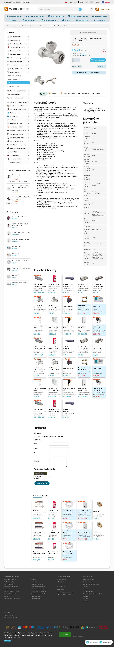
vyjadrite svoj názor (10, 615)
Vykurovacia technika (13, 16)
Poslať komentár (42, 483)
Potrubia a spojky (28, 20)
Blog (81, 2)
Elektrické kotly (9, 581)
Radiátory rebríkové (37, 584)
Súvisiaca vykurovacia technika (34, 16)
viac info (16, 637)
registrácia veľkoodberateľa (66, 592)
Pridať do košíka (99, 60)
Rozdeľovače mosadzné (38, 589)
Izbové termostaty (10, 589)
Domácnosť (86, 589)
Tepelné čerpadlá (36, 596)
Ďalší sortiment (88, 576)
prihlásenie (60, 589)
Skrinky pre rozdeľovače (38, 591)
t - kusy (94, 128)
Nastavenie (8, 640)
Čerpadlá (66, 20)
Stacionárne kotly (9, 584)
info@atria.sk (105, 642)
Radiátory (12, 20)
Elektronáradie (87, 581)
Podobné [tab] (53, 93)
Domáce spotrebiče (89, 591)
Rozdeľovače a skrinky (48, 20)
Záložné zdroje (99, 20)
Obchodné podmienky (64, 576)
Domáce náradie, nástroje (91, 584)
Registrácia (61, 586)
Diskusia (97, 93)
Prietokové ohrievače (11, 586)
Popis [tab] (45, 93)
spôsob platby (61, 579)
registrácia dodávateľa (64, 594)
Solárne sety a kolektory (12, 598)
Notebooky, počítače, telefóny (92, 593)
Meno (35, 443)
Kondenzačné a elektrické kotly (78, 16)
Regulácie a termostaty (99, 16)
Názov (36, 453)
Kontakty (73, 2)
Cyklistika (86, 598)
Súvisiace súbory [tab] (68, 93)
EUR (97, 2)
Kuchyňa (85, 596)
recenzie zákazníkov (10, 617)
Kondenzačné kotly (10, 579)
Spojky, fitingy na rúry (11, 593)
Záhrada (85, 586)
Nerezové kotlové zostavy (39, 593)
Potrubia (7, 596)
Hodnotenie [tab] (85, 93)
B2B (87, 2)
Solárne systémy (82, 20)
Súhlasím (65, 634)
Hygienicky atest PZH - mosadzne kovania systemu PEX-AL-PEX (96, 110)
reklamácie (60, 581)
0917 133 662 (92, 642)
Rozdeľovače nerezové (38, 586)
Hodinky (85, 601)
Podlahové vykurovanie (56, 16)
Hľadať (80, 9)
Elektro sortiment (88, 579)
